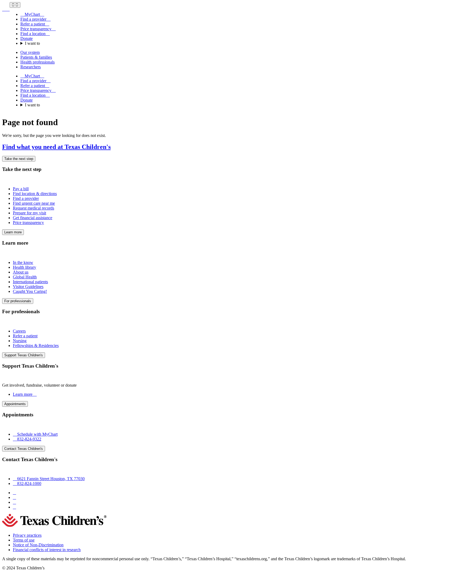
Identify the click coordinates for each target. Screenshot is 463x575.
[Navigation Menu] (15, 5)
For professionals (17, 301)
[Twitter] (14, 502)
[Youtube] (14, 507)
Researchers (30, 67)
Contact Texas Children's (23, 449)
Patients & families (36, 57)
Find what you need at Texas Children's (56, 146)
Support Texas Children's (23, 355)
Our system (30, 52)
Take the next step (18, 159)
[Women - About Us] (6, 9)
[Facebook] (14, 492)
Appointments (15, 404)
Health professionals (37, 62)
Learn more (13, 232)
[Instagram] (14, 497)
